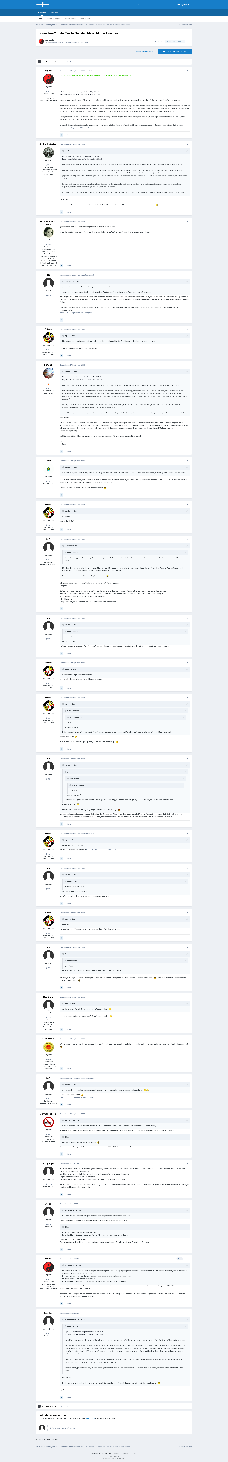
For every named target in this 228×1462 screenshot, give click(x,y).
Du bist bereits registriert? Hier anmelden (154, 5)
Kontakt (126, 1454)
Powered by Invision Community (114, 1458)
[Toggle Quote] (63, 151)
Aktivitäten (54, 12)
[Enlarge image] (156, 205)
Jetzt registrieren (183, 5)
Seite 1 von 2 (65, 61)
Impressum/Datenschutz (111, 1454)
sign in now (90, 1418)
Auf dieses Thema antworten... (63, 1428)
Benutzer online (86, 19)
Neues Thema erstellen (145, 51)
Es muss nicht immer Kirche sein (76, 43)
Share (159, 41)
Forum (39, 19)
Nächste (49, 61)
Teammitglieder (70, 19)
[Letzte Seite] (55, 61)
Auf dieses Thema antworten (175, 51)
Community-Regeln (53, 19)
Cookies (134, 1454)
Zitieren (68, 135)
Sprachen (95, 1454)
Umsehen (42, 12)
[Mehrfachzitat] (61, 135)
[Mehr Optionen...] (187, 70)
